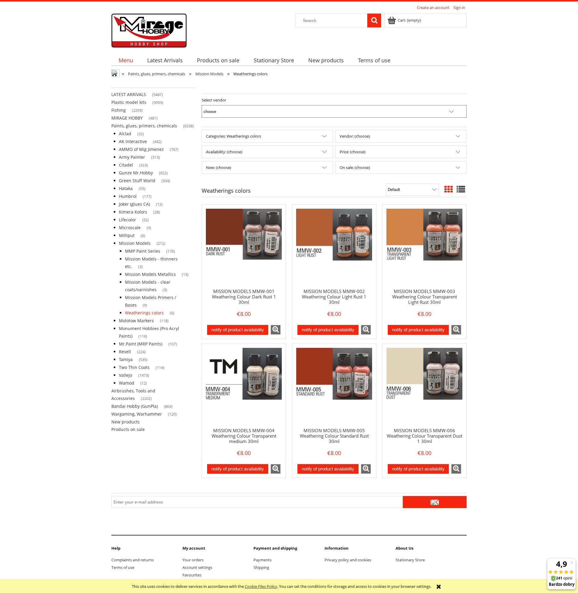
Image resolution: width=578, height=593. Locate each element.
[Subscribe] (435, 502)
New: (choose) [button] (218, 167)
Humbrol (128, 196)
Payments (262, 560)
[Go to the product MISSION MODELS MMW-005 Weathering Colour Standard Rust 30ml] (334, 385)
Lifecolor (127, 220)
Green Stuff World (137, 180)
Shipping (261, 567)
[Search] (374, 20)
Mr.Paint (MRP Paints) (140, 344)
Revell (125, 351)
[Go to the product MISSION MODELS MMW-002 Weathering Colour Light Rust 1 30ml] (334, 246)
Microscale (130, 227)
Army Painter (132, 157)
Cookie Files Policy (261, 586)
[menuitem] (125, 60)
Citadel (126, 165)
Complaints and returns (132, 560)
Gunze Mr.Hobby (136, 173)
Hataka (126, 188)
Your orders (193, 560)
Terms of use (122, 567)
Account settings (197, 567)
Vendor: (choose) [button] (355, 136)
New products (125, 422)
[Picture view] (448, 189)
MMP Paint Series (142, 251)
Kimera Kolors (133, 212)
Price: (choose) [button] (352, 151)
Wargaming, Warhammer (136, 414)
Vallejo (125, 375)
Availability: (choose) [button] (224, 151)
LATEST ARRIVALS (128, 94)
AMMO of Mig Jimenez (141, 149)
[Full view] (461, 189)
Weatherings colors (144, 313)
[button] (276, 330)
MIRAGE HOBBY (127, 118)
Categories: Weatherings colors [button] (233, 136)
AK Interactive (133, 141)
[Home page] (149, 29)
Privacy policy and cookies (348, 560)
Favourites (191, 575)
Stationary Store (410, 560)
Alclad (125, 133)
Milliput (127, 235)
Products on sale (128, 429)
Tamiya (126, 359)
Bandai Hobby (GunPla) (134, 406)
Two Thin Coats (134, 367)
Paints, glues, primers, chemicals (144, 126)
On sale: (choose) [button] (355, 167)
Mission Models (135, 243)
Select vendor (214, 100)
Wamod (126, 383)
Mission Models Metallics (150, 274)
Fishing (118, 110)
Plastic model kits (128, 102)
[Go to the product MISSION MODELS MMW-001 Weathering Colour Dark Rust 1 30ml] (244, 246)
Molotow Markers (136, 320)
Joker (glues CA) (134, 204)
